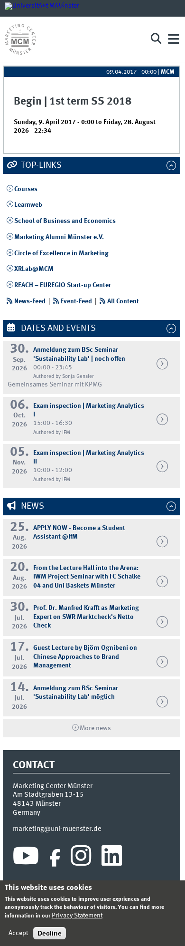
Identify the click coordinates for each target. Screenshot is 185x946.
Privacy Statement (77, 915)
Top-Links (40, 165)
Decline (49, 933)
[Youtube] (26, 858)
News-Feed (30, 301)
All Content (123, 301)
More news (95, 728)
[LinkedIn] (112, 858)
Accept (18, 933)
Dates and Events (57, 328)
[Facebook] (55, 858)
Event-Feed (76, 301)
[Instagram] (81, 858)
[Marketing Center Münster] (73, 39)
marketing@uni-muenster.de (57, 829)
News (31, 506)
